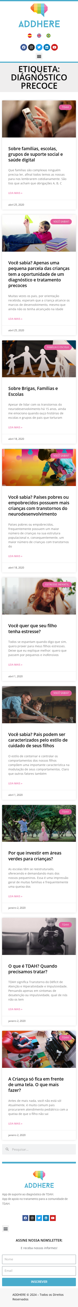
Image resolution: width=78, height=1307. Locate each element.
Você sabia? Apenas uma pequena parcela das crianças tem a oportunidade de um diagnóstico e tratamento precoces (38, 274)
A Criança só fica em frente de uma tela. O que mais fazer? (36, 1084)
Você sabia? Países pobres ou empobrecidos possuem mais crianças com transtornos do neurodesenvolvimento (38, 505)
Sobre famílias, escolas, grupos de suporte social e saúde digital (35, 154)
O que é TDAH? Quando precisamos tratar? (32, 969)
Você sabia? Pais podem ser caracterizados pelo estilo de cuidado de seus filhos (38, 740)
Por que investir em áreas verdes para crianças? (34, 855)
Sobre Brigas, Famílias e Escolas (33, 391)
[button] (39, 56)
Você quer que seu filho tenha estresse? (32, 628)
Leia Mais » (15, 193)
